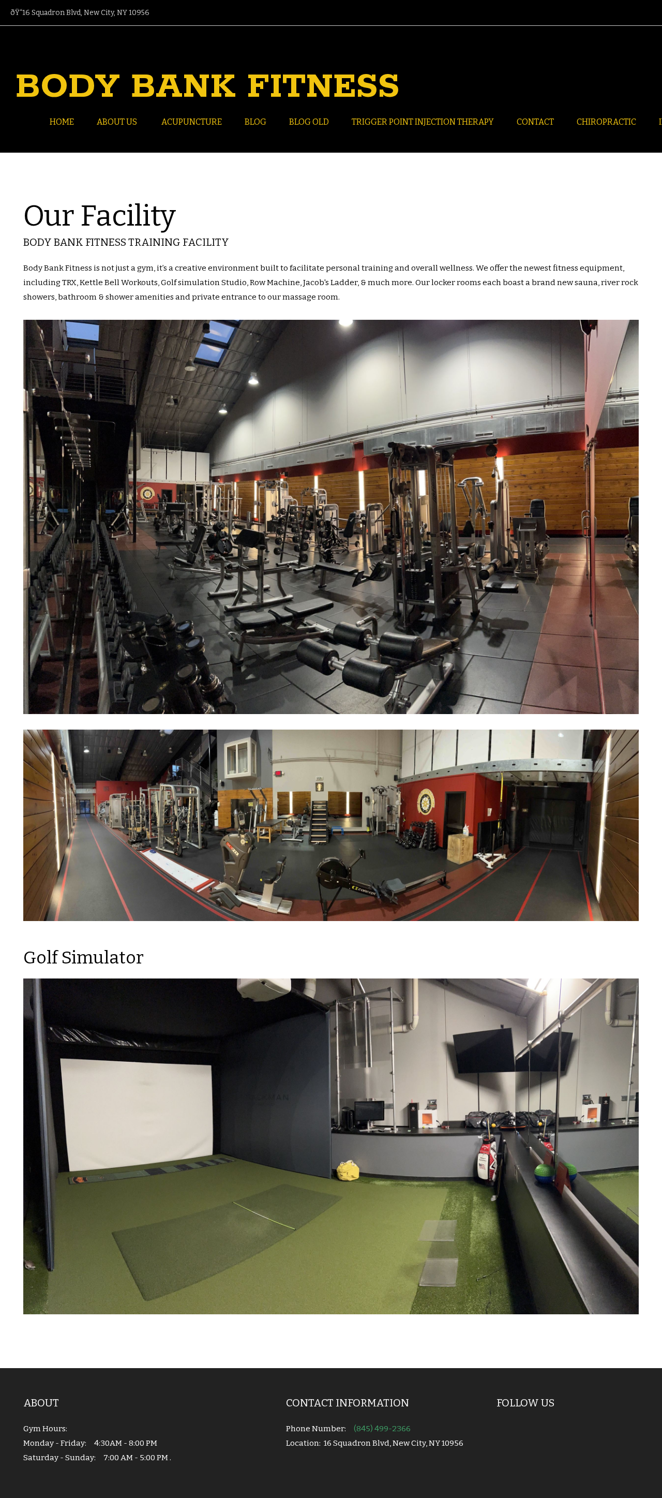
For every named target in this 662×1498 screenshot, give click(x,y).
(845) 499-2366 (382, 1428)
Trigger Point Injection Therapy (423, 122)
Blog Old (309, 122)
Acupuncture (191, 122)
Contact (535, 122)
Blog (255, 122)
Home (62, 122)
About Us (118, 122)
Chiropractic (606, 122)
